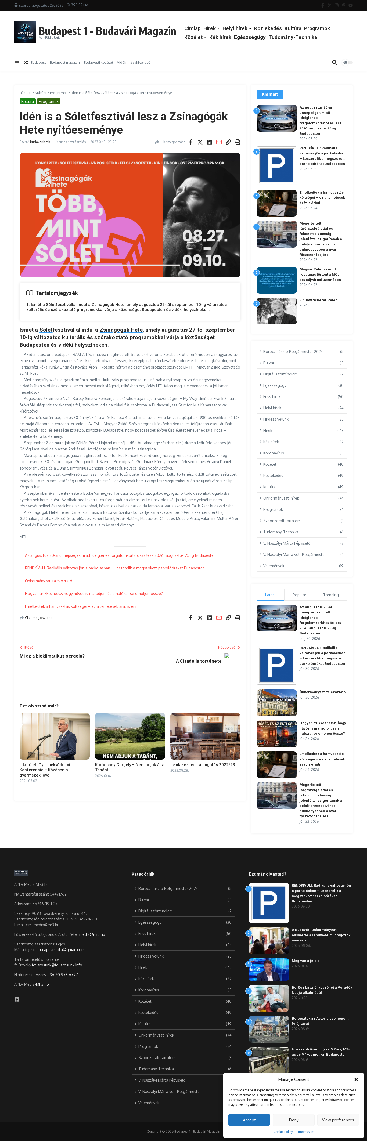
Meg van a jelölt (305, 961)
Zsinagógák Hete (121, 330)
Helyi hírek (234, 28)
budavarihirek (40, 142)
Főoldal (26, 93)
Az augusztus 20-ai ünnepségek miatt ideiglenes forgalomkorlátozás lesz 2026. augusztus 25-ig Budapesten (120, 555)
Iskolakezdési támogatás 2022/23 (202, 764)
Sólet (46, 330)
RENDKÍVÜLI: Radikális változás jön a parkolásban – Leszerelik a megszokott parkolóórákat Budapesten (115, 568)
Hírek (209, 28)
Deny (293, 1119)
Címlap (192, 28)
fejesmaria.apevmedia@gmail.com (55, 949)
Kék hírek (220, 37)
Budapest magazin (65, 62)
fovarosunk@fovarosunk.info (57, 965)
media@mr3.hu (92, 934)
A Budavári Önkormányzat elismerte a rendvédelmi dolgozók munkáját (321, 935)
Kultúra (293, 28)
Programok (317, 28)
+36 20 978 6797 (63, 974)
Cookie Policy (283, 1132)
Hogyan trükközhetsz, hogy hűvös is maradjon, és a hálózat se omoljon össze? (94, 593)
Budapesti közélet (98, 62)
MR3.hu (42, 984)
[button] (356, 1079)
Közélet (193, 37)
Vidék (121, 62)
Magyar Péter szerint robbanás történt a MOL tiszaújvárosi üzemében (320, 274)
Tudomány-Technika (292, 37)
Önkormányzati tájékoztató (48, 581)
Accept (249, 1119)
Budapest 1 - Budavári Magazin (107, 30)
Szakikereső (140, 62)
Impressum (306, 1132)
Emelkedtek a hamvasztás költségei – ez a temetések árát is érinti (82, 606)
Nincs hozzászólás (72, 142)
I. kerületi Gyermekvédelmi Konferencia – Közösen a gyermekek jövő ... (45, 770)
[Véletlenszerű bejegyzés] (26, 62)
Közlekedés (268, 28)
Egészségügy (250, 37)
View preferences (338, 1119)
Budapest (38, 62)
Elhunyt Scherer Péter (318, 300)
